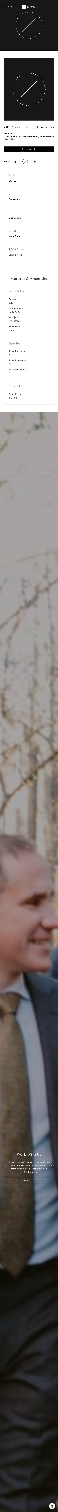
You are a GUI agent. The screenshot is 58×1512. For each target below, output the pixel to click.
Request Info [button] (29, 149)
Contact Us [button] (29, 1180)
